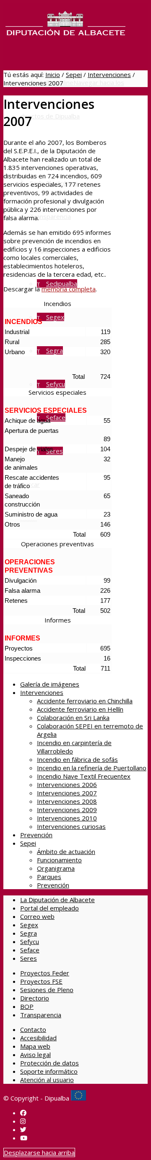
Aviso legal (35, 1054)
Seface (29, 950)
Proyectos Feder (44, 973)
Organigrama (56, 868)
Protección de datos (49, 1063)
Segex (29, 925)
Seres (28, 958)
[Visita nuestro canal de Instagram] (23, 1121)
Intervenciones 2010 (67, 818)
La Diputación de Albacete (57, 899)
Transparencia (40, 1015)
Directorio (34, 998)
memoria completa (69, 289)
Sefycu (29, 941)
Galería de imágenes (49, 684)
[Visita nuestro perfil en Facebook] (23, 1113)
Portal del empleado (49, 908)
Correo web (37, 916)
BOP (27, 1006)
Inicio (52, 74)
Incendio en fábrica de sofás (77, 759)
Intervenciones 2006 (67, 784)
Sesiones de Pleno (46, 989)
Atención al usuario (47, 1079)
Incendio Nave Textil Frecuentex (83, 776)
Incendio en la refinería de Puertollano (91, 768)
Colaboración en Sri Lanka (73, 717)
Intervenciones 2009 (67, 809)
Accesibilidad (38, 1038)
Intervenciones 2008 (67, 801)
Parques (49, 876)
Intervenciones (109, 74)
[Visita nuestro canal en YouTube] (23, 1138)
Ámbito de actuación (66, 851)
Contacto (33, 1029)
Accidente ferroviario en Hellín (80, 709)
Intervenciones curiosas (71, 826)
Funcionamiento (59, 860)
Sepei (74, 74)
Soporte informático (49, 1071)
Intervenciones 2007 (67, 793)
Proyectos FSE (41, 981)
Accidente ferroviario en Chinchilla (85, 701)
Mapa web (35, 1046)
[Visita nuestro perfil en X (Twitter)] (23, 1129)
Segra (28, 933)
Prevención (36, 835)
